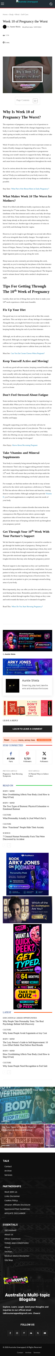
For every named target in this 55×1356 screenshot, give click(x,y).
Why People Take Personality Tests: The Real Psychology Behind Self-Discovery (23, 1022)
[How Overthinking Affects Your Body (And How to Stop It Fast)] (27, 1105)
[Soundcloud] (31, 1333)
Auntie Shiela (15, 27)
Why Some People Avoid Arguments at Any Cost (25, 1033)
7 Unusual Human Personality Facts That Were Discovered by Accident (24, 837)
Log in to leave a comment (27, 729)
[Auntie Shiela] (5, 27)
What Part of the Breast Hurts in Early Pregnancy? (30, 189)
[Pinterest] (24, 1333)
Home (5, 14)
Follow (27, 752)
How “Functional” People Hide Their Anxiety (23, 827)
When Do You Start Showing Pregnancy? (27, 606)
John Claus (5, 1121)
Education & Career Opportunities (20, 1018)
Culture (7, 815)
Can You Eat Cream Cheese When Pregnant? (28, 353)
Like (11, 752)
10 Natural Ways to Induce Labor (38, 775)
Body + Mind (14, 14)
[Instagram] (17, 1333)
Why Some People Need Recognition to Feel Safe (25, 1066)
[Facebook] (10, 1333)
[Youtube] (45, 1333)
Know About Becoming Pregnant (25, 445)
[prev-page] (4, 845)
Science (6, 833)
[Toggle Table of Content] (34, 100)
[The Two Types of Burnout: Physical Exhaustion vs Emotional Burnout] (22, 1136)
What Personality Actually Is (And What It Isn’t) (24, 818)
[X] (38, 1333)
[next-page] (9, 845)
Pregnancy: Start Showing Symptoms (13, 775)
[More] (35, 50)
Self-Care (24, 14)
